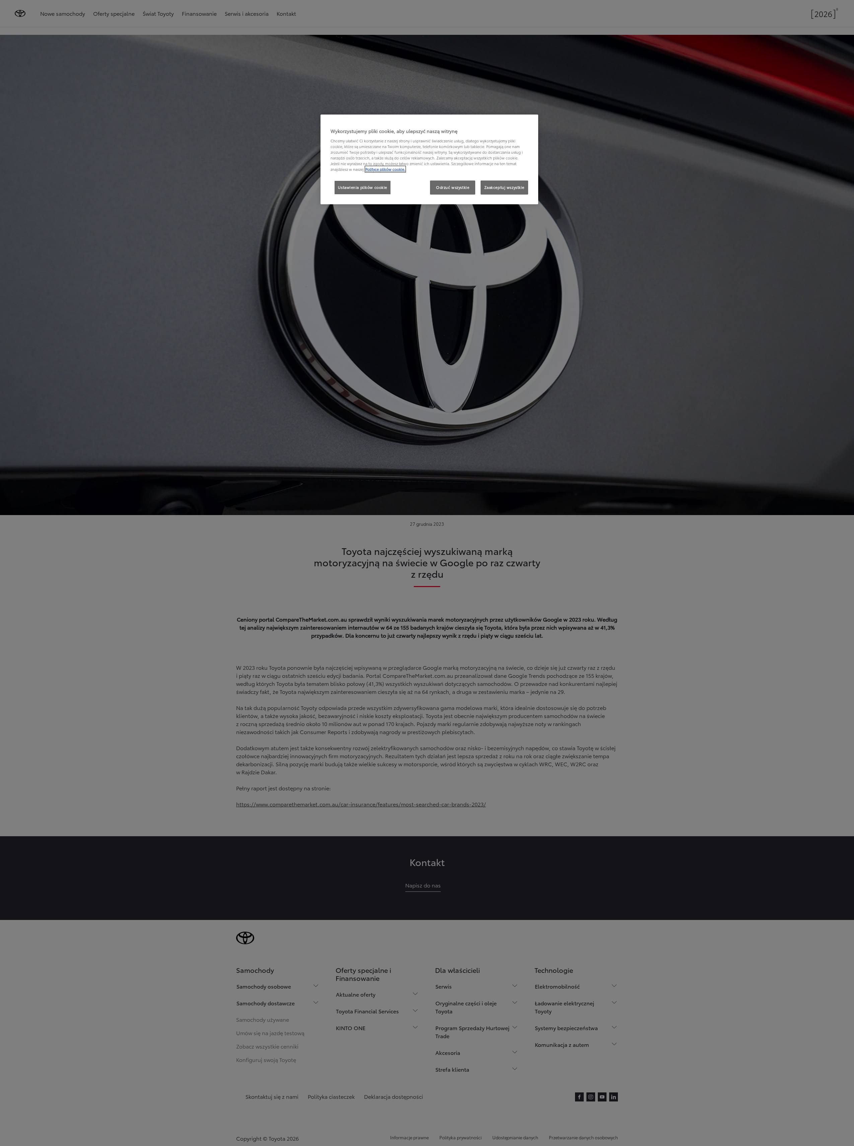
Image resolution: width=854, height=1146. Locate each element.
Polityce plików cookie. (385, 169)
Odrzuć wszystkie (452, 187)
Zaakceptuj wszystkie (504, 187)
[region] (429, 159)
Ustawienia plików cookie (362, 187)
